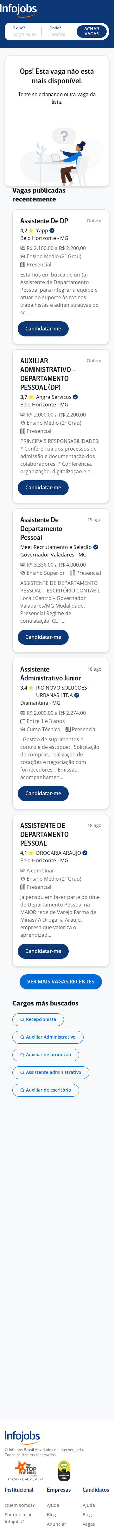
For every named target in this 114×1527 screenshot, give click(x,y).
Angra (54, 396)
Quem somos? (20, 1505)
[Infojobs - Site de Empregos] (18, 10)
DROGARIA (59, 852)
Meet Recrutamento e (56, 547)
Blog (51, 1515)
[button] (92, 31)
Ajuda (53, 1505)
